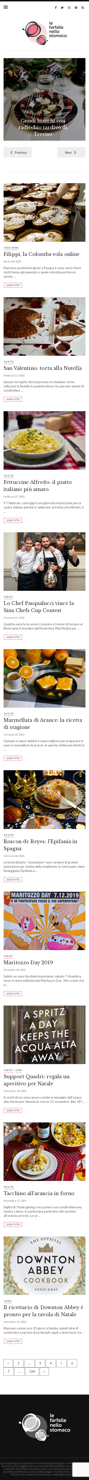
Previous (21, 152)
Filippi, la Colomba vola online (42, 254)
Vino (19, 1070)
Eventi (8, 597)
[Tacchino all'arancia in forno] (44, 1153)
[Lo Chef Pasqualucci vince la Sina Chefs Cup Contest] (44, 564)
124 (32, 1371)
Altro (8, 1301)
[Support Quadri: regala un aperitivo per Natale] (44, 1037)
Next (68, 152)
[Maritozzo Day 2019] (44, 923)
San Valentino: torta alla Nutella (43, 368)
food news (11, 247)
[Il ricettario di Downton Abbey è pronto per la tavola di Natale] (44, 1267)
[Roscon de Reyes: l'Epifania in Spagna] (44, 801)
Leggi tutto (13, 285)
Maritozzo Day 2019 (28, 962)
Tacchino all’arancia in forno (39, 1193)
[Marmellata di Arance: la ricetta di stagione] (44, 680)
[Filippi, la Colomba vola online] (44, 214)
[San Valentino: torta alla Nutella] (44, 328)
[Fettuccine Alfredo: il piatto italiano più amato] (44, 442)
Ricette (9, 361)
